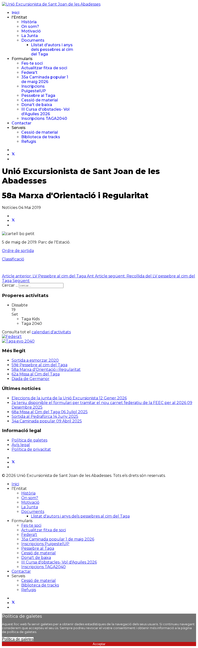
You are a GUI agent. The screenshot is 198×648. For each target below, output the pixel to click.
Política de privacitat (31, 449)
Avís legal (21, 444)
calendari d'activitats (51, 332)
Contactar (21, 123)
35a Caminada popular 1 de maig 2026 (44, 79)
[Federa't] (12, 336)
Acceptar (99, 644)
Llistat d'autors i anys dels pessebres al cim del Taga (52, 49)
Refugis (28, 141)
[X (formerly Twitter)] (13, 220)
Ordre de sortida (18, 250)
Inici (15, 12)
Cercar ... (10, 285)
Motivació (31, 31)
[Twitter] (13, 154)
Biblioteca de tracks (40, 137)
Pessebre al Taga (38, 95)
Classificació (13, 259)
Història (29, 22)
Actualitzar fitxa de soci (44, 68)
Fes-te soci (32, 63)
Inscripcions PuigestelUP (33, 88)
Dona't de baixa (36, 104)
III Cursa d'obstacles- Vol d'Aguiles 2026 (45, 111)
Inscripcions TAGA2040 (44, 118)
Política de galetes (29, 440)
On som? (30, 26)
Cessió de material (39, 100)
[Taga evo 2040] (18, 341)
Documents (32, 40)
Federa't (29, 72)
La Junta (29, 35)
